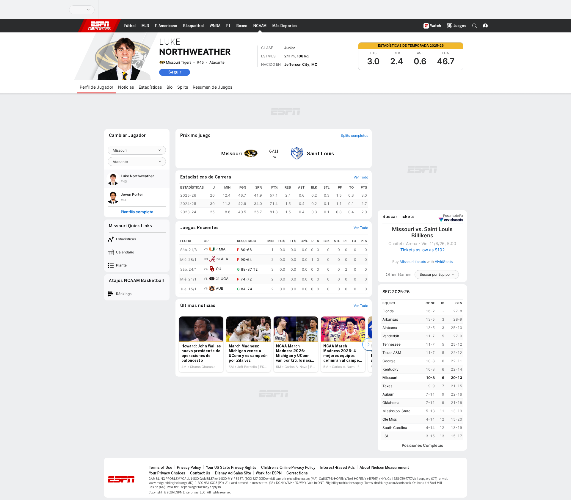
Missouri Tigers (178, 62)
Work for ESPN (269, 473)
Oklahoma (390, 402)
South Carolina (394, 427)
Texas (387, 386)
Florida (388, 311)
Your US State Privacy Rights (231, 467)
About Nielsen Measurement (384, 467)
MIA (222, 249)
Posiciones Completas (422, 445)
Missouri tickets (413, 261)
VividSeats (453, 216)
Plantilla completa (137, 212)
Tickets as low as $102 (422, 249)
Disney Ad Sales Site (233, 473)
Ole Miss (389, 419)
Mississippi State (396, 411)
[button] (474, 25)
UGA (224, 278)
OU (218, 269)
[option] (201, 344)
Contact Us (200, 473)
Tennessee (391, 344)
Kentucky (390, 369)
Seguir (174, 72)
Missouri (389, 377)
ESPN (99, 25)
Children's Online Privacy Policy (288, 467)
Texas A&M (391, 352)
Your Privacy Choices (167, 473)
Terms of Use (160, 467)
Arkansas (390, 319)
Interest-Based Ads (337, 467)
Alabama (389, 327)
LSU (386, 436)
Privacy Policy (189, 467)
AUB (219, 288)
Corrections (297, 473)
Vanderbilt (390, 336)
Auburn (388, 394)
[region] (286, 200)
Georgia (389, 361)
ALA (224, 259)
